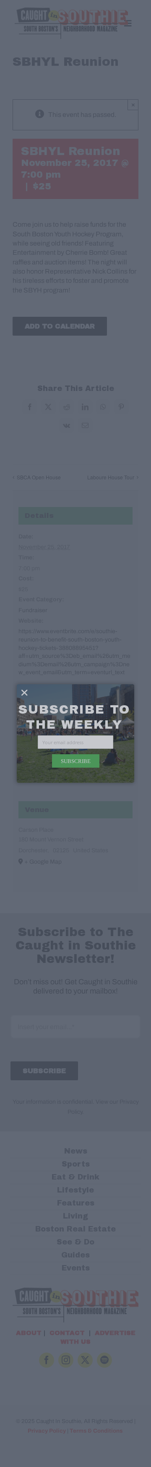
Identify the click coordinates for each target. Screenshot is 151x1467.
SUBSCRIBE (76, 761)
